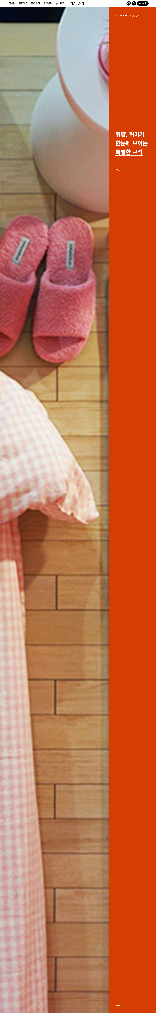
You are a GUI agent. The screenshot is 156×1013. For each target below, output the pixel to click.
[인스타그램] (128, 3)
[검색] (134, 3)
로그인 (141, 3)
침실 (119, 170)
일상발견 (47, 3)
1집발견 (11, 3)
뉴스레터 (60, 3)
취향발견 (23, 3)
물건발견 (35, 3)
